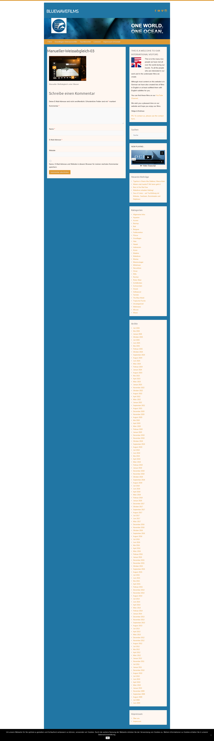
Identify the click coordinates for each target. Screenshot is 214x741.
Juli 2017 (136, 515)
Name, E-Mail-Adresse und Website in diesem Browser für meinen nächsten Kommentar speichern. (83, 165)
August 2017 (137, 513)
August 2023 (137, 373)
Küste (135, 250)
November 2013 (138, 620)
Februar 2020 (138, 429)
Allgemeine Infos (139, 214)
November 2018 (138, 474)
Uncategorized (138, 304)
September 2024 (139, 355)
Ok (108, 738)
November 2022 (138, 388)
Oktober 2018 (138, 477)
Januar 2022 (137, 402)
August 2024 (137, 358)
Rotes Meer (137, 280)
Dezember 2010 (138, 670)
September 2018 (139, 480)
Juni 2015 (136, 578)
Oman (135, 271)
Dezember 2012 (138, 637)
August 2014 (137, 596)
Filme (50, 42)
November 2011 (138, 661)
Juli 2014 (136, 599)
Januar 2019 (137, 468)
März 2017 (137, 521)
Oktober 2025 (138, 337)
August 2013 (137, 626)
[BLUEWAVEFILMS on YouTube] (158, 10)
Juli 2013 (136, 629)
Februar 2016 (138, 554)
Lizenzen (97, 42)
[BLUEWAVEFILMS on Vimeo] (162, 10)
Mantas (135, 259)
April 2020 (136, 423)
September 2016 (139, 533)
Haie (134, 241)
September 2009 (139, 694)
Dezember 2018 (138, 471)
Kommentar (54, 106)
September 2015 (139, 569)
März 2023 (137, 382)
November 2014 (138, 593)
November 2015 (138, 563)
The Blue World (138, 298)
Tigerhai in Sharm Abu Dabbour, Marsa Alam (149, 181)
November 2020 (138, 414)
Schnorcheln (137, 286)
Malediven (136, 256)
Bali (134, 226)
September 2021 (139, 405)
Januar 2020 (137, 432)
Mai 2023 (136, 376)
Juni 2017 (136, 518)
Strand (135, 289)
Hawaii (135, 244)
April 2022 (136, 396)
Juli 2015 (136, 575)
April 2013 (136, 632)
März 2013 (137, 634)
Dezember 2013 (138, 617)
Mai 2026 (136, 331)
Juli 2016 (136, 539)
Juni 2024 (136, 361)
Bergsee (136, 229)
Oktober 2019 (138, 441)
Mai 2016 (136, 545)
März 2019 (137, 462)
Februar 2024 (138, 367)
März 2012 (137, 655)
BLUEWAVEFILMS (62, 11)
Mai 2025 (136, 346)
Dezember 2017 (138, 504)
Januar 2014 (137, 614)
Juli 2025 (136, 340)
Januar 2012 (137, 658)
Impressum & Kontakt (111, 42)
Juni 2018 (136, 489)
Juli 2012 (136, 646)
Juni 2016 (136, 542)
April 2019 (136, 459)
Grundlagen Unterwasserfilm (66, 42)
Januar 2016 (137, 557)
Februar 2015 (138, 587)
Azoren (135, 220)
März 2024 (137, 364)
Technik (136, 295)
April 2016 (136, 548)
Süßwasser (137, 292)
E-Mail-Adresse (55, 140)
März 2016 (137, 551)
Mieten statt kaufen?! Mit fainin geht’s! (147, 184)
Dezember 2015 (138, 560)
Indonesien (137, 247)
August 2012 (137, 643)
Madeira (136, 253)
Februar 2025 (138, 349)
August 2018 (137, 483)
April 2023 (136, 379)
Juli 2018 (136, 486)
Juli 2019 (136, 450)
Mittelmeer (137, 265)
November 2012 (138, 640)
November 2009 (138, 691)
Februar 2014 (138, 611)
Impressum (137, 721)
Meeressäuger (138, 262)
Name (52, 129)
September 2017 (139, 510)
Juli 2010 (136, 676)
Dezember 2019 (138, 435)
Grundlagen (137, 238)
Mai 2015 (136, 581)
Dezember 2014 (138, 590)
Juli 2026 (136, 328)
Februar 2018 (138, 498)
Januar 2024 (137, 370)
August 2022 (137, 393)
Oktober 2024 (138, 352)
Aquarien (136, 217)
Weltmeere (137, 307)
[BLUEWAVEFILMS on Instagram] (165, 10)
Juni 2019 (136, 453)
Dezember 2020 (138, 411)
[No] (211, 735)
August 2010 (137, 673)
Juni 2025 (136, 343)
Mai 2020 (136, 420)
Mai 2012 (136, 649)
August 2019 (137, 447)
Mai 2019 (136, 456)
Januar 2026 (137, 334)
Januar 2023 (137, 385)
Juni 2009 (136, 703)
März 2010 (137, 685)
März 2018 (137, 495)
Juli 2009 (136, 700)
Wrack (135, 313)
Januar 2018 (137, 501)
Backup (136, 223)
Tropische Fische (139, 301)
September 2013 (139, 623)
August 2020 (137, 417)
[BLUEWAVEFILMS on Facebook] (155, 10)
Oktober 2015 (138, 566)
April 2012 (136, 652)
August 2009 (137, 697)
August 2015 (137, 572)
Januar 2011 (137, 667)
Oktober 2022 (138, 391)
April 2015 (136, 584)
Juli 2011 (136, 664)
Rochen (136, 277)
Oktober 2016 (138, 530)
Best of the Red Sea (140, 187)
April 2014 (136, 605)
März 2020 (137, 426)
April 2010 (136, 682)
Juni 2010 (136, 679)
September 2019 (139, 444)
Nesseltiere (137, 268)
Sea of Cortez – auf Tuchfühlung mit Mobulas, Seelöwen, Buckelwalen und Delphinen (146, 196)
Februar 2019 (138, 465)
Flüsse (135, 235)
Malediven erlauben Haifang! (143, 190)
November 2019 (138, 438)
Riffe (134, 274)
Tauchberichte (85, 42)
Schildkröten (137, 283)
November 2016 (138, 527)
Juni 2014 (136, 602)
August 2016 (137, 536)
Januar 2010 (137, 688)
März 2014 (137, 608)
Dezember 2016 (138, 524)
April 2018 (136, 492)
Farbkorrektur (138, 232)
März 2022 (137, 399)
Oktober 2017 (138, 507)
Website (52, 150)
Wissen (135, 310)
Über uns (136, 718)
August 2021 (137, 408)
